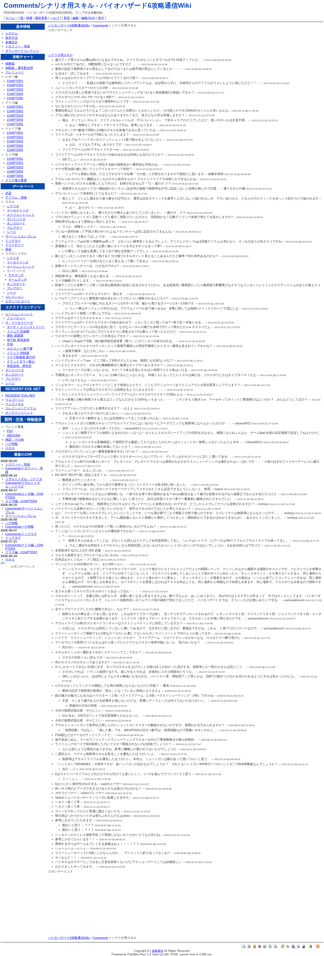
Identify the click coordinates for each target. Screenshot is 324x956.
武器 (8, 193)
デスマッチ (16, 275)
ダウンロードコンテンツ (22, 50)
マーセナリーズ (17, 210)
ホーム (10, 18)
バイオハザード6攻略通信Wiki (145, 5)
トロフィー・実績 (17, 46)
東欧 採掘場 (15, 335)
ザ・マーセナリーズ (19, 322)
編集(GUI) (88, 18)
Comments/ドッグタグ (21, 534)
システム (11, 33)
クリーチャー (14, 245)
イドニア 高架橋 (18, 331)
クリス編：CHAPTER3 (21, 552)
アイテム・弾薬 (16, 197)
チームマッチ (17, 279)
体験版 (10, 63)
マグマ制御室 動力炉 (21, 357)
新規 (67, 18)
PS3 (10, 431)
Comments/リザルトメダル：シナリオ (22, 484)
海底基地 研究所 (19, 366)
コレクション (14, 296)
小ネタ (10, 448)
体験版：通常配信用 (19, 68)
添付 (101, 18)
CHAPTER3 (15, 89)
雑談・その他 (14, 439)
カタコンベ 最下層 (19, 348)
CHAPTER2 (15, 85)
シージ (11, 232)
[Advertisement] (128, 42)
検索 (29, 18)
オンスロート (16, 223)
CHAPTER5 (15, 98)
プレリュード (14, 72)
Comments (100, 25)
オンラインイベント (19, 412)
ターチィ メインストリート (26, 327)
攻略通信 (157, 950)
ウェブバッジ (14, 399)
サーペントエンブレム (20, 236)
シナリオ (13, 206)
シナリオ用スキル (60, 55)
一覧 (20, 18)
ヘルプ (54, 18)
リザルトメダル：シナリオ (23, 479)
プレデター (14, 227)
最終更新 (41, 18)
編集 (76, 18)
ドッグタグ (13, 240)
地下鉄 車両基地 (18, 340)
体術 (8, 249)
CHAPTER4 (15, 94)
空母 (10, 344)
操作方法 (11, 37)
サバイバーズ (16, 219)
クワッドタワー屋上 (21, 361)
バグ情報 (11, 444)
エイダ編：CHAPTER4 (21, 501)
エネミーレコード (17, 301)
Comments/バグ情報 (19, 526)
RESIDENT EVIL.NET (20, 395)
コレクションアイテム (20, 408)
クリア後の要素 (16, 180)
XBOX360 (13, 435)
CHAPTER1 (15, 81)
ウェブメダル (14, 404)
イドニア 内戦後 (18, 353)
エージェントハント (21, 214)
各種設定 (11, 42)
